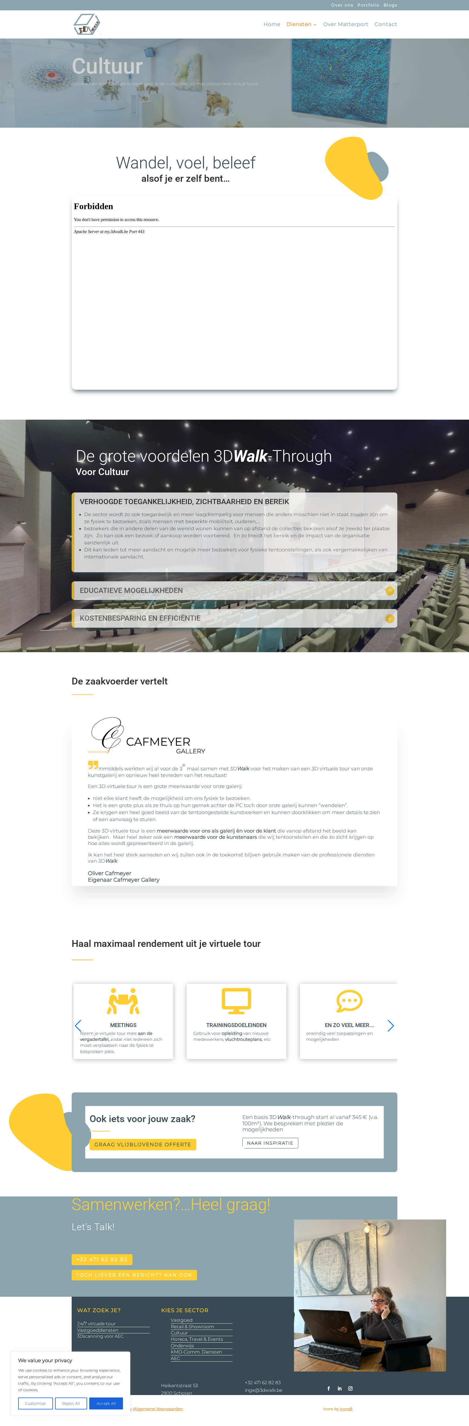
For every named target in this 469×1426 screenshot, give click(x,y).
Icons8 (346, 1408)
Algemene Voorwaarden (158, 1408)
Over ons (342, 5)
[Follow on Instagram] (350, 1388)
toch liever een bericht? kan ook (134, 1275)
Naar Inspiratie (270, 1143)
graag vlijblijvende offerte (142, 1145)
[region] (70, 1383)
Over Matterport (346, 25)
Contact (386, 25)
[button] (78, 1026)
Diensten (299, 25)
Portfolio (368, 5)
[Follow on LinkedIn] (339, 1388)
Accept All (106, 1403)
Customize (35, 1403)
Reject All (71, 1403)
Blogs (390, 5)
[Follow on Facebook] (328, 1388)
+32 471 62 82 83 (102, 1259)
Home (272, 25)
